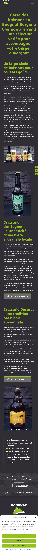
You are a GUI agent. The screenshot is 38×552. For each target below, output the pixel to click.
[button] (35, 518)
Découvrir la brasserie (17, 296)
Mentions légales (28, 549)
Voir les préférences (19, 545)
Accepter (19, 536)
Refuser (19, 540)
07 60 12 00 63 (22, 486)
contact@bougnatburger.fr (22, 492)
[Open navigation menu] (33, 3)
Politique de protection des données (14, 549)
